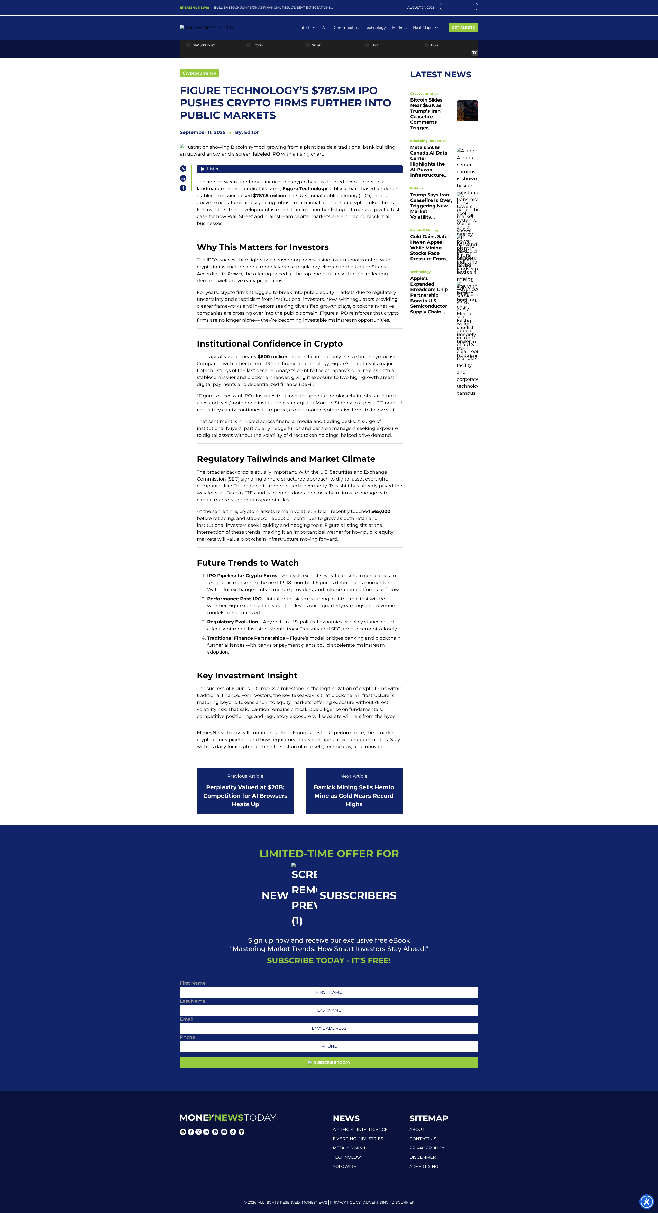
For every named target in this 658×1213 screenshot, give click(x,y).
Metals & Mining (424, 230)
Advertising (423, 1167)
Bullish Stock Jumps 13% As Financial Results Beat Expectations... (269, 8)
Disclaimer (422, 1157)
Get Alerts (463, 27)
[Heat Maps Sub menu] (436, 27)
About (416, 1130)
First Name (193, 983)
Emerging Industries (428, 141)
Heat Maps (422, 27)
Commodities (346, 27)
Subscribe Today (331, 1062)
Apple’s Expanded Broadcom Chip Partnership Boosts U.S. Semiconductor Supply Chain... (429, 295)
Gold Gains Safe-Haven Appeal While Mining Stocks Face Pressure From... (430, 247)
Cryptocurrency (199, 73)
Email (186, 1019)
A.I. (324, 27)
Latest (304, 27)
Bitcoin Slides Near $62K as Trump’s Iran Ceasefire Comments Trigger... (426, 114)
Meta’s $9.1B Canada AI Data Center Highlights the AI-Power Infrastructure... (429, 161)
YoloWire (344, 1166)
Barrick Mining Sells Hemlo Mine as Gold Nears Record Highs (354, 796)
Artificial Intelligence (360, 1129)
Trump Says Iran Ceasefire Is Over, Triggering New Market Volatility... (431, 206)
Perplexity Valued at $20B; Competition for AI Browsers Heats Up (245, 796)
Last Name (192, 1001)
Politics (417, 188)
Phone (187, 1037)
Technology (375, 27)
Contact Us (422, 1139)
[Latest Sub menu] (314, 27)
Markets (399, 27)
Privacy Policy (426, 1148)
